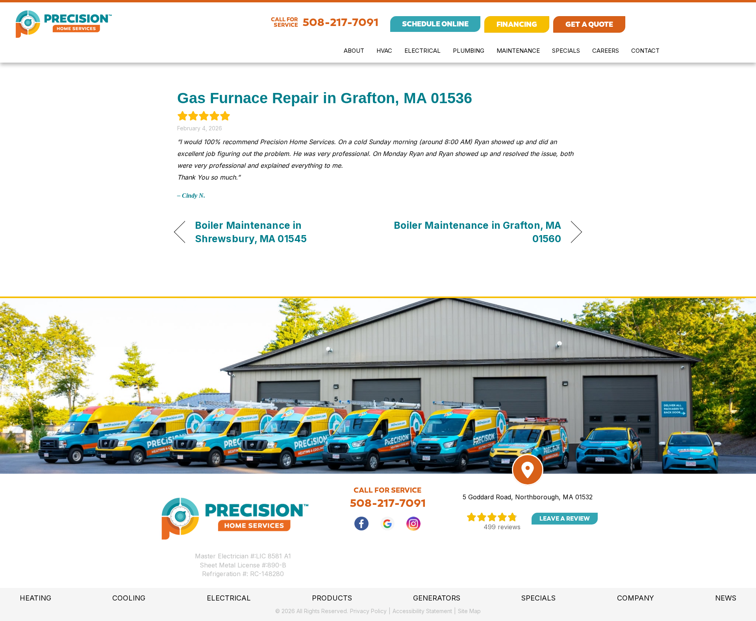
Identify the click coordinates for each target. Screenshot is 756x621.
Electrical (422, 50)
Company (635, 598)
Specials (566, 50)
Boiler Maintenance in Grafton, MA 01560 (475, 232)
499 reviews (502, 527)
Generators (436, 598)
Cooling (128, 598)
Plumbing (468, 50)
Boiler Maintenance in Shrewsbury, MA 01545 (251, 232)
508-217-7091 (340, 22)
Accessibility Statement (422, 611)
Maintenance (518, 50)
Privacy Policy (368, 611)
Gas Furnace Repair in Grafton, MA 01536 (324, 98)
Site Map (469, 611)
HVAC (384, 50)
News (725, 598)
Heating (35, 598)
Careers (605, 50)
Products (332, 598)
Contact (645, 50)
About (354, 50)
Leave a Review (564, 518)
